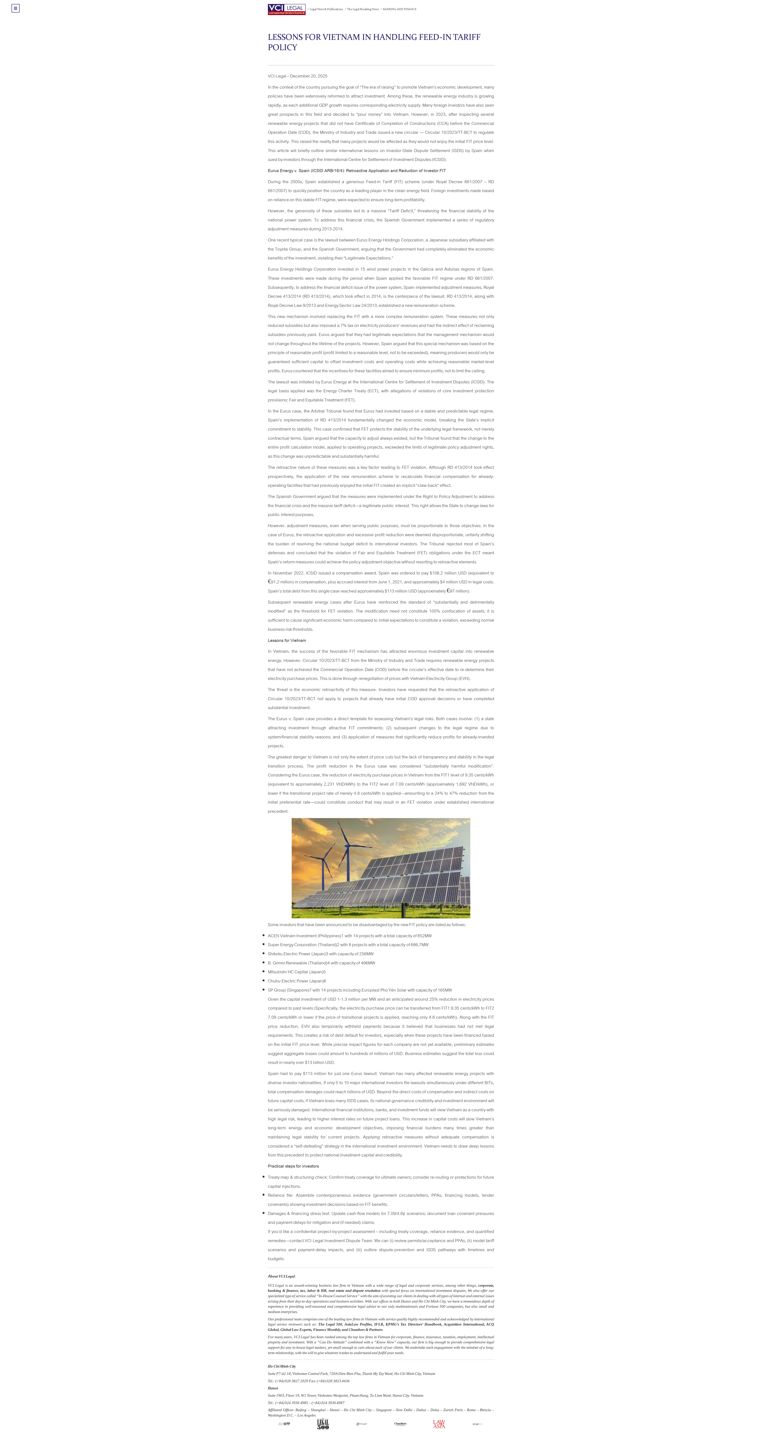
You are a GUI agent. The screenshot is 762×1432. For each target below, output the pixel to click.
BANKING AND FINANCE (399, 9)
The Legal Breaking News (363, 9)
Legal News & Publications (326, 9)
